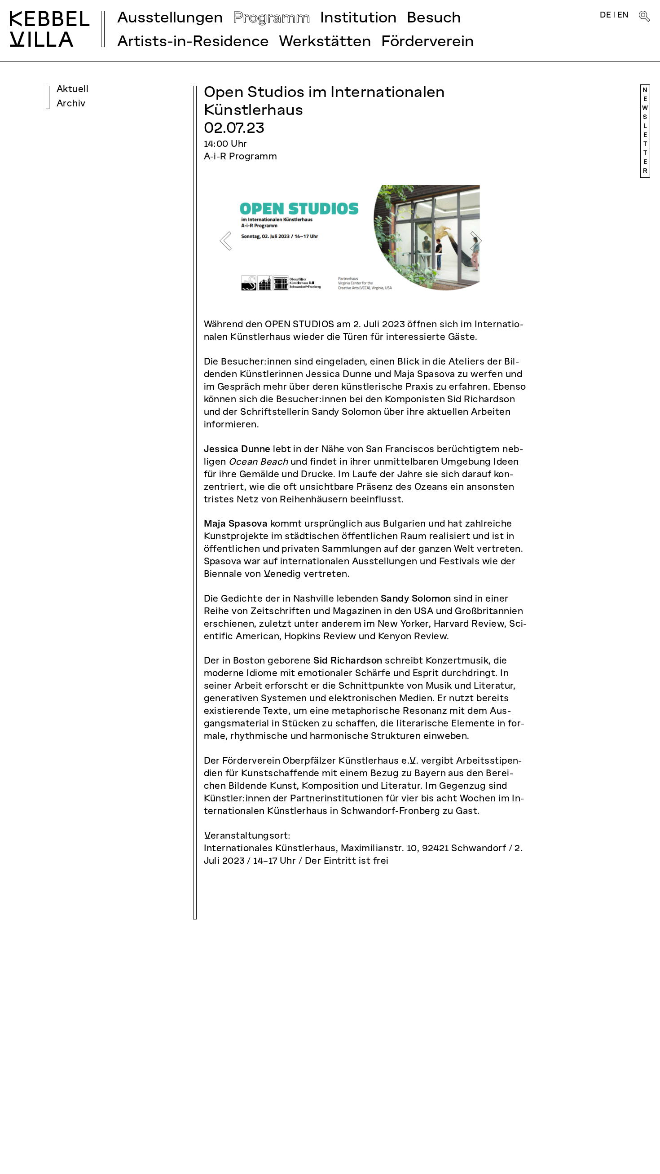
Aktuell (72, 90)
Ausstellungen (170, 19)
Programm (271, 19)
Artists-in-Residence (193, 42)
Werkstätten (325, 42)
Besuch (434, 19)
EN (623, 15)
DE (605, 15)
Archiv (71, 104)
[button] (226, 241)
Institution (358, 19)
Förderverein (427, 42)
